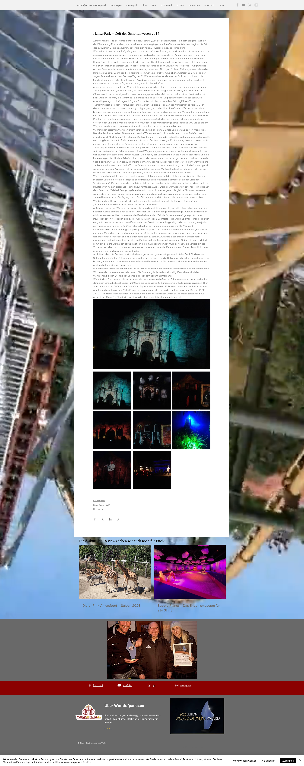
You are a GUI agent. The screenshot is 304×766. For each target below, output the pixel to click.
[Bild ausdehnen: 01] (152, 470)
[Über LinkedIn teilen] (110, 519)
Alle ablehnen (268, 760)
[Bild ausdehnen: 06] (152, 430)
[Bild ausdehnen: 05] (112, 430)
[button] (152, 650)
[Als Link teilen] (118, 519)
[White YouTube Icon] (119, 685)
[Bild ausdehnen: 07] (152, 391)
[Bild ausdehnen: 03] (112, 391)
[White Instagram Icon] (177, 685)
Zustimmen (288, 760)
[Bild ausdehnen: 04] (112, 470)
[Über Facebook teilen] (94, 519)
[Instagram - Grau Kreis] (256, 5)
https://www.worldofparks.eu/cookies (73, 762)
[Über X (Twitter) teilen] (102, 519)
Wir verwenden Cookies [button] (244, 760)
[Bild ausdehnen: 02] (191, 430)
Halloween (98, 509)
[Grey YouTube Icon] (244, 5)
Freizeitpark (99, 500)
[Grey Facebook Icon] (237, 5)
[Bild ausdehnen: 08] (191, 391)
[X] (250, 5)
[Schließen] (300, 760)
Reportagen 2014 (101, 504)
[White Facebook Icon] (90, 685)
